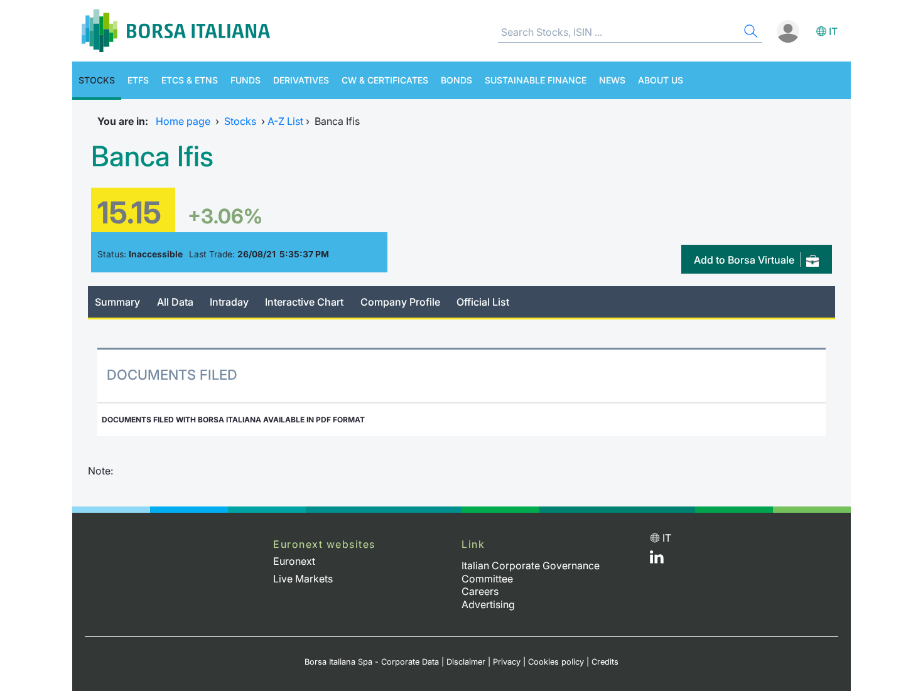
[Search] (749, 33)
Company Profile (400, 302)
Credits (604, 662)
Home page (183, 121)
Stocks (96, 80)
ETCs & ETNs (189, 80)
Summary (117, 302)
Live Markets (303, 578)
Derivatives (301, 80)
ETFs (138, 80)
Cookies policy (556, 662)
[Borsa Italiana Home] (176, 30)
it (833, 31)
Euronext (294, 561)
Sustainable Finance (535, 80)
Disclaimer (465, 662)
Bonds (456, 80)
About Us (660, 80)
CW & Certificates (385, 80)
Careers (480, 591)
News (612, 80)
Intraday (229, 302)
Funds (245, 80)
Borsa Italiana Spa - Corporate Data (372, 662)
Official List (482, 302)
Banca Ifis (152, 156)
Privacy (507, 662)
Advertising (488, 604)
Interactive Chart (304, 302)
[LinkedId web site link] (657, 560)
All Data (175, 302)
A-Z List (285, 121)
